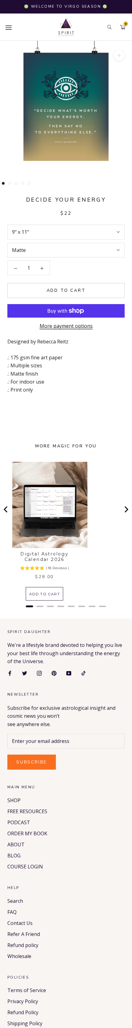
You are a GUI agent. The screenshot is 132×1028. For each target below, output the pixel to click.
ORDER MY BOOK (27, 833)
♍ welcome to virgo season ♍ (66, 6)
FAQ (12, 912)
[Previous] (6, 509)
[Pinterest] (54, 673)
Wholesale (19, 956)
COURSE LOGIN (25, 866)
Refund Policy (22, 1012)
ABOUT (16, 844)
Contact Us (20, 923)
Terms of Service (26, 990)
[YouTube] (68, 673)
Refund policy (22, 945)
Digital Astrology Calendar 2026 (44, 556)
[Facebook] (9, 673)
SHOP (14, 800)
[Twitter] (24, 673)
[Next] (126, 509)
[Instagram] (39, 673)
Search (15, 901)
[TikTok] (83, 673)
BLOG (14, 855)
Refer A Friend (23, 934)
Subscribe (31, 762)
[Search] (109, 27)
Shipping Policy (24, 1023)
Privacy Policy (22, 1001)
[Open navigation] (9, 27)
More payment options (66, 326)
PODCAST (18, 822)
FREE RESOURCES (27, 811)
